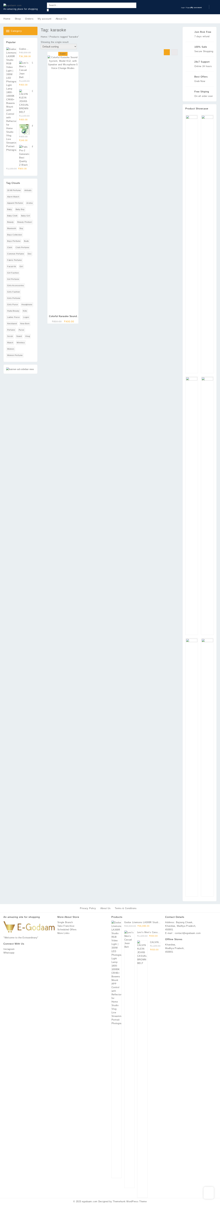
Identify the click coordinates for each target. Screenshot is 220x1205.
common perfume (15, 254)
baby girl (25, 216)
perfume (11, 330)
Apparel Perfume (15, 203)
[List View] (175, 52)
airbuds (28, 190)
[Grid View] (167, 52)
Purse (21, 330)
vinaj (27, 336)
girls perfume (13, 298)
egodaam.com (89, 1201)
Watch (10, 343)
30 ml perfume (14, 190)
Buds (26, 241)
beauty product (24, 222)
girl (21, 266)
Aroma (29, 203)
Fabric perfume (14, 260)
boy (21, 228)
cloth (9, 247)
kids (25, 311)
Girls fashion (13, 292)
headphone (26, 304)
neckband (12, 324)
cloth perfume (22, 247)
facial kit (11, 266)
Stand (19, 336)
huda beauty (13, 311)
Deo (29, 254)
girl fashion (13, 273)
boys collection (14, 235)
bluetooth (11, 228)
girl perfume (13, 279)
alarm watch (13, 197)
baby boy (20, 209)
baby (9, 209)
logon (26, 317)
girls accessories (15, 285)
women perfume (15, 355)
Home (44, 36)
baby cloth (12, 216)
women (10, 349)
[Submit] (48, 10)
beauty (10, 222)
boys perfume (13, 241)
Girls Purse (12, 304)
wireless (21, 343)
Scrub (10, 336)
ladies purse (13, 317)
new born (25, 324)
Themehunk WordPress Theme (130, 1201)
